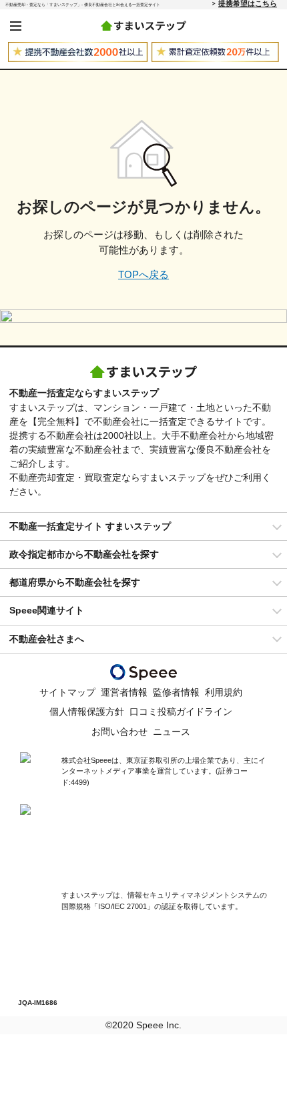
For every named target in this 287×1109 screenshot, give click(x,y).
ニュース (171, 731)
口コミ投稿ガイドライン (180, 711)
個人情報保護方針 (86, 711)
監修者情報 (176, 692)
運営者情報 (124, 692)
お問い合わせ (119, 731)
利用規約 (223, 692)
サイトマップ (67, 692)
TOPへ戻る (143, 274)
